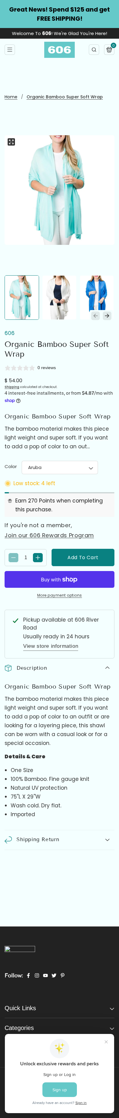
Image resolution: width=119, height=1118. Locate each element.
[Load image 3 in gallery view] (97, 297)
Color (11, 466)
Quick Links (20, 1011)
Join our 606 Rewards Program (49, 535)
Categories (19, 1031)
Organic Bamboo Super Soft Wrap (65, 97)
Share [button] (20, 859)
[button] (10, 49)
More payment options (59, 595)
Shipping (12, 387)
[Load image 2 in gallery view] (59, 297)
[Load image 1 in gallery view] (22, 297)
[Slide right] (107, 316)
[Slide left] (95, 316)
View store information (50, 646)
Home (11, 97)
